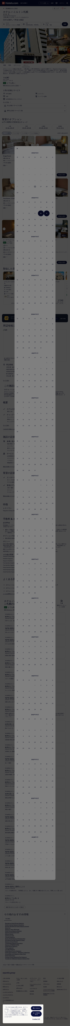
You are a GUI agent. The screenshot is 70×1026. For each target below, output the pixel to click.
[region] (23, 1013)
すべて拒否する (36, 1013)
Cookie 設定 (36, 1019)
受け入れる (36, 1008)
